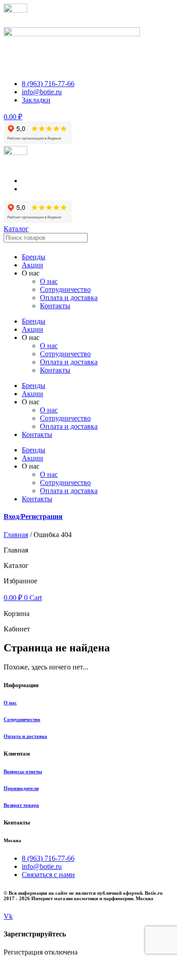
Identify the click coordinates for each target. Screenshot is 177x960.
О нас (49, 281)
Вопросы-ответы (23, 771)
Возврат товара (21, 805)
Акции (32, 265)
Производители (21, 788)
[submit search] (97, 240)
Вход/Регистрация (33, 516)
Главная (16, 534)
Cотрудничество (65, 289)
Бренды (33, 257)
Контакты (55, 306)
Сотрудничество (22, 719)
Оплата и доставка (69, 297)
